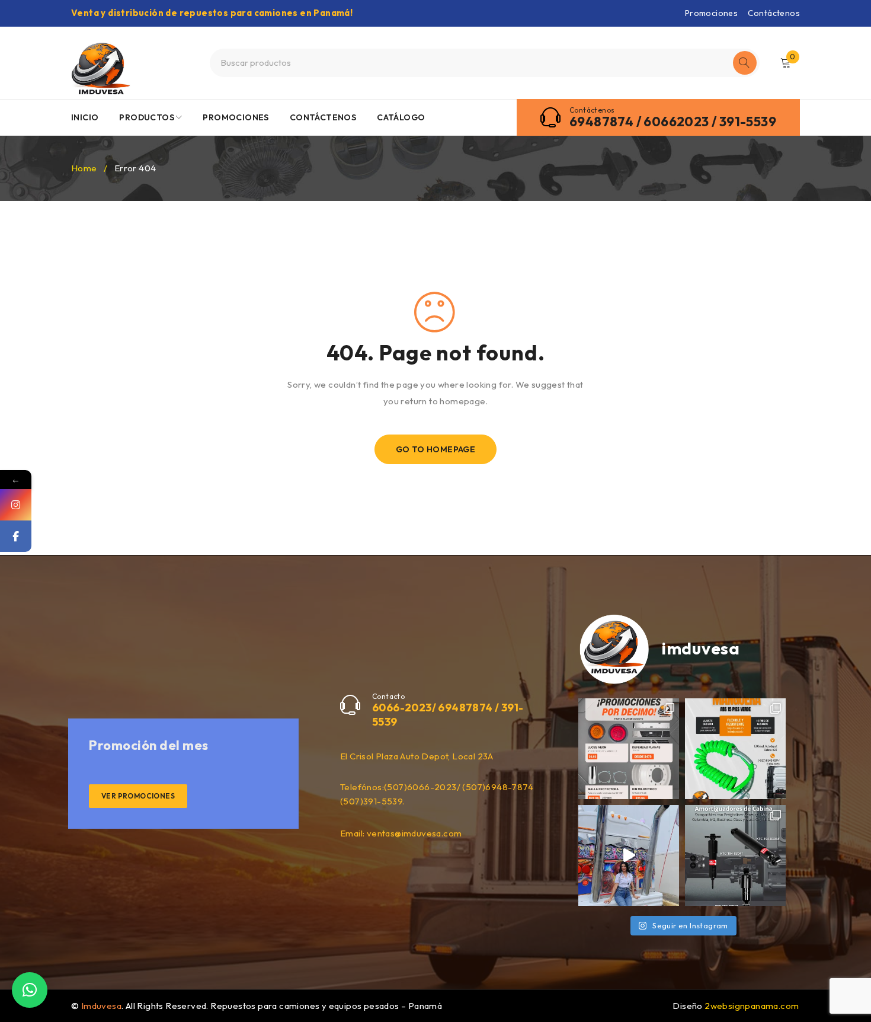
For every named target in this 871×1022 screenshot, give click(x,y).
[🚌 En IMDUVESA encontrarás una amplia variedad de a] (628, 855)
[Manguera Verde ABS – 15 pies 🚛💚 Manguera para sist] (735, 748)
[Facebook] (15, 536)
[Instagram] (15, 504)
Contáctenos (774, 13)
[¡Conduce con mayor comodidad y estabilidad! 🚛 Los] (735, 855)
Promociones (711, 13)
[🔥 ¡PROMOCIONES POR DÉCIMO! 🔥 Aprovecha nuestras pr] (628, 748)
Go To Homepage (436, 449)
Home (84, 168)
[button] (29, 990)
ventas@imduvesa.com (414, 833)
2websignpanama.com (752, 1005)
